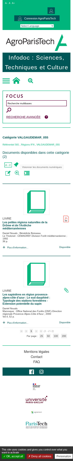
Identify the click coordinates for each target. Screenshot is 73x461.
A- (6, 3)
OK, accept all (14, 456)
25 (41, 336)
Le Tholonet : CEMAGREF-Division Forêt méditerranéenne (34, 236)
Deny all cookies (41, 456)
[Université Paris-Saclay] (36, 399)
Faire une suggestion (8, 173)
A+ (13, 3)
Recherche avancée (23, 117)
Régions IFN (27, 144)
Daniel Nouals (10, 233)
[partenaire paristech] (36, 425)
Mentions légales (36, 351)
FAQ (36, 361)
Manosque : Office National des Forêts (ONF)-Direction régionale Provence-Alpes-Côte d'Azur (32, 312)
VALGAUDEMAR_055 (48, 144)
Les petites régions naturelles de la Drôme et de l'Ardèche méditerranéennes (25, 225)
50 (48, 336)
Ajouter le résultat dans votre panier (16, 165)
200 (64, 336)
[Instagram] (41, 371)
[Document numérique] (66, 217)
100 (56, 336)
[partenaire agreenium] (36, 412)
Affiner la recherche (17, 173)
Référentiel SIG (11, 144)
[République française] (36, 386)
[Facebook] (31, 371)
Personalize (64, 456)
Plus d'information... (17, 247)
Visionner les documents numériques (42, 167)
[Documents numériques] (66, 289)
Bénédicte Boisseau (30, 233)
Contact (36, 356)
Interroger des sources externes (27, 173)
